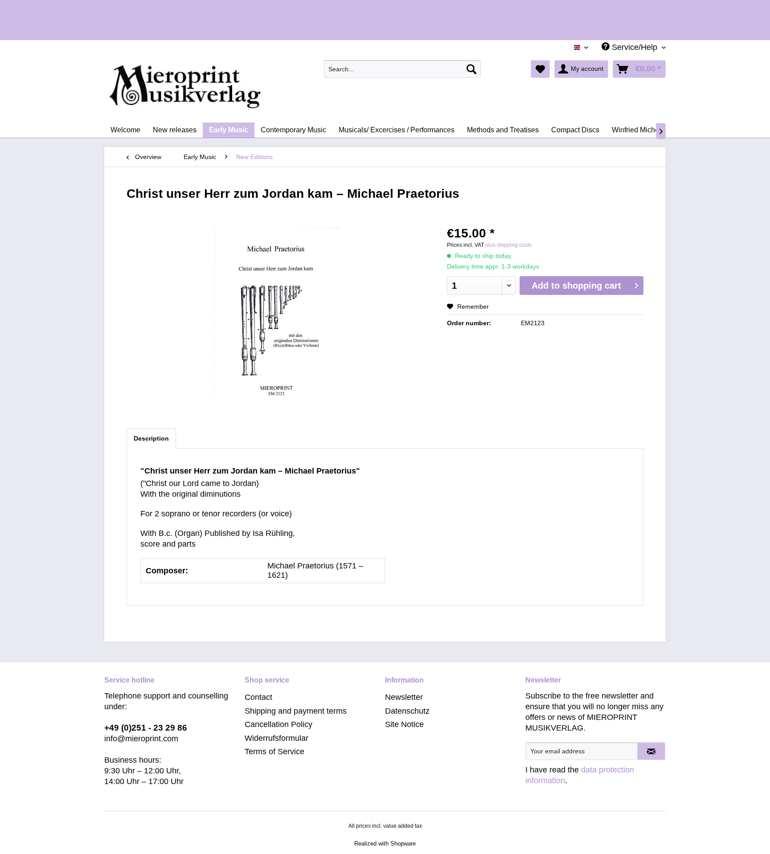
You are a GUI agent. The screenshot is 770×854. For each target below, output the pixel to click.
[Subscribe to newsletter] (651, 751)
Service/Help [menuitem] (634, 47)
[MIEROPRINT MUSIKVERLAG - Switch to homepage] (220, 87)
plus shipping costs (508, 245)
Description (151, 438)
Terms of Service (274, 751)
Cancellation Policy (278, 724)
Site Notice (404, 724)
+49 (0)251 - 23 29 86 (145, 727)
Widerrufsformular (276, 738)
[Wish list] (540, 69)
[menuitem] (402, 69)
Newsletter (404, 697)
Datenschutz (407, 711)
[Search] (471, 69)
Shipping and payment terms (296, 711)
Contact (258, 697)
